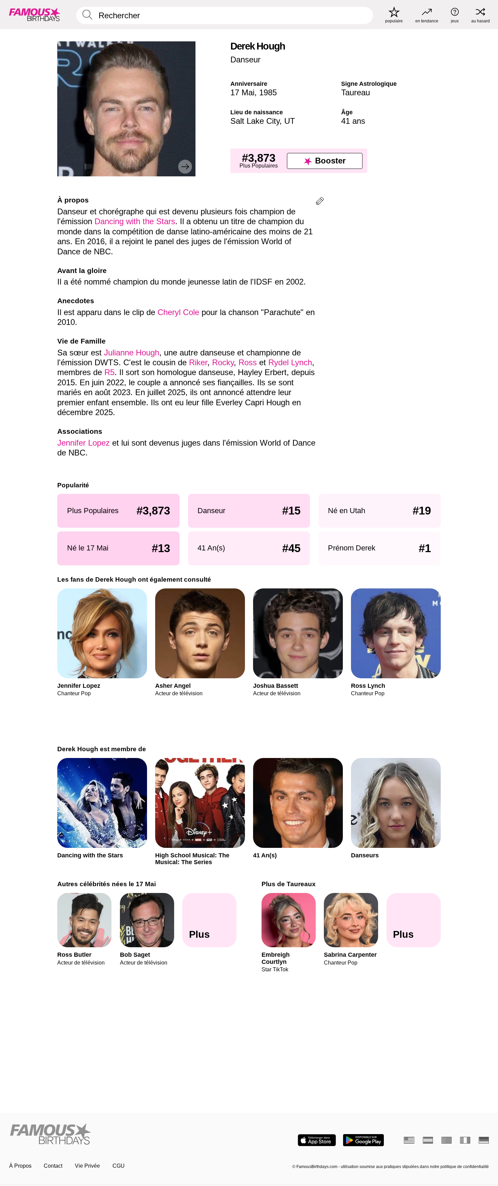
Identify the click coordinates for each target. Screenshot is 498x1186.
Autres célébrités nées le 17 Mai (106, 884)
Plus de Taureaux (289, 884)
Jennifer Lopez (83, 442)
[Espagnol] (428, 1140)
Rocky (223, 362)
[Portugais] (446, 1140)
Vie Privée (87, 1166)
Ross (248, 362)
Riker (198, 362)
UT (289, 120)
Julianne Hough (131, 352)
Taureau (355, 92)
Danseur (245, 59)
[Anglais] (409, 1140)
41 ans (353, 120)
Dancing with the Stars (135, 221)
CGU (118, 1166)
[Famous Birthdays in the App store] (316, 1140)
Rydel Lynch (290, 362)
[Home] (127, 1134)
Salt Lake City (254, 120)
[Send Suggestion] (320, 202)
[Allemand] (484, 1140)
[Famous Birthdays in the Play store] (363, 1140)
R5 (109, 372)
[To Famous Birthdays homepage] (34, 14)
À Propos (20, 1166)
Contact (53, 1166)
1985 (268, 92)
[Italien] (465, 1140)
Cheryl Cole (180, 312)
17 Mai (242, 92)
